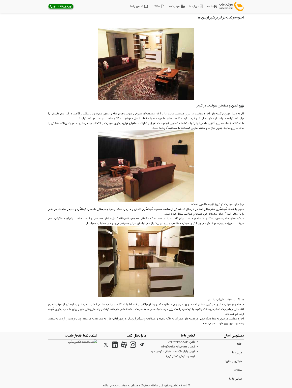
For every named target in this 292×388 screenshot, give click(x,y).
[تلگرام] (141, 348)
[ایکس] (106, 348)
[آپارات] (123, 348)
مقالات (156, 6)
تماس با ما (136, 6)
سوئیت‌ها (174, 6)
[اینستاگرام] (132, 348)
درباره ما (193, 6)
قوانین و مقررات (232, 361)
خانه (209, 6)
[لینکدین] (114, 348)
